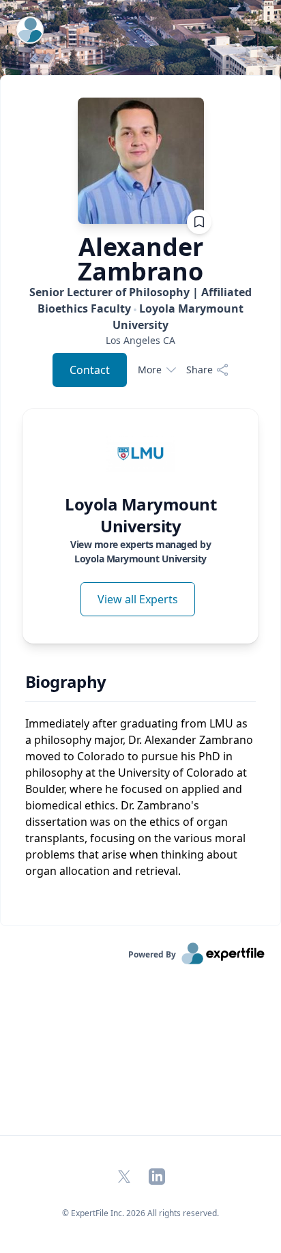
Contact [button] (90, 369)
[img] (140, 454)
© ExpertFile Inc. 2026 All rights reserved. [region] (140, 1213)
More (150, 369)
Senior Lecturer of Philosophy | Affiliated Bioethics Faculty (140, 308)
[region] (140, 340)
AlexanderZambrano (140, 259)
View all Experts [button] (138, 599)
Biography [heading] (65, 682)
